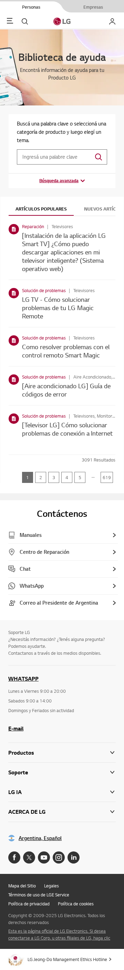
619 (107, 477)
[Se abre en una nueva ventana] (14, 857)
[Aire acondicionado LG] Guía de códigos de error (66, 389)
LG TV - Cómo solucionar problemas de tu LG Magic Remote (58, 307)
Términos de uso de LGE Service (38, 895)
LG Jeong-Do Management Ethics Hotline (67, 959)
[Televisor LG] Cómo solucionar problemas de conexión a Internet (67, 428)
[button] (62, 772)
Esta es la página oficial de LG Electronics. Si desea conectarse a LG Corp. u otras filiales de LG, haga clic (59, 934)
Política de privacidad (29, 904)
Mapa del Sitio (22, 886)
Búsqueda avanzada (59, 180)
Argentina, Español (40, 838)
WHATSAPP (23, 678)
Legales (51, 886)
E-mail (15, 728)
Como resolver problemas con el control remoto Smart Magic (66, 350)
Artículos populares (41, 209)
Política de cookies (76, 904)
